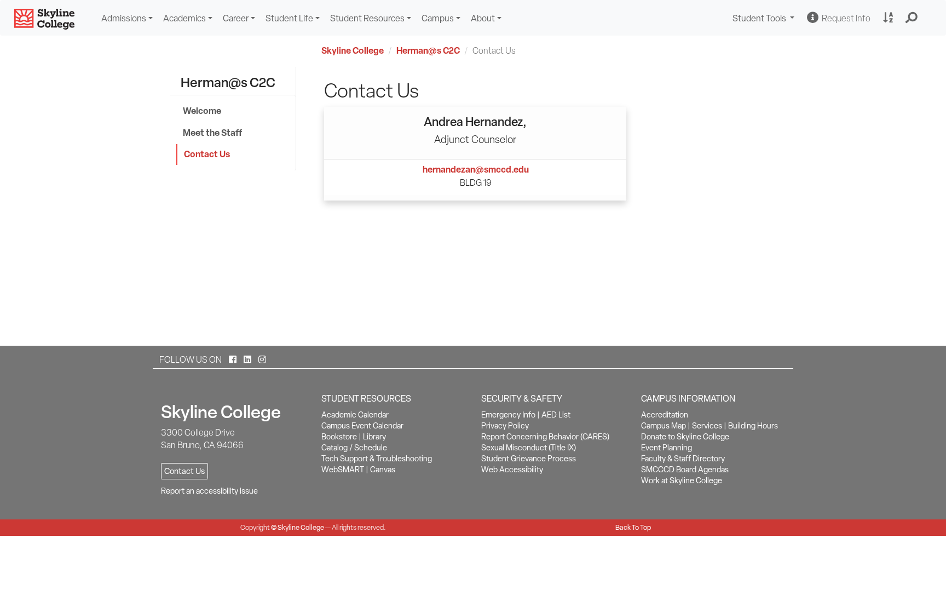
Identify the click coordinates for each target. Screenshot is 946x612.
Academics (184, 18)
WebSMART (342, 469)
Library (374, 437)
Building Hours (753, 426)
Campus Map (663, 426)
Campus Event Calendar (362, 426)
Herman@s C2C (428, 50)
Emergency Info (508, 415)
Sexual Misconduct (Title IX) (528, 448)
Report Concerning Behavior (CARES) (545, 437)
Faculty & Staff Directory (683, 459)
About (483, 18)
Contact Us (207, 154)
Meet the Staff (212, 133)
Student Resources (367, 18)
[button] (911, 18)
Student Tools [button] (764, 19)
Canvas (382, 469)
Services (707, 426)
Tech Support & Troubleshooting (376, 459)
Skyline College (352, 50)
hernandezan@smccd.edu (476, 169)
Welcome (202, 111)
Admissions (123, 18)
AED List (555, 415)
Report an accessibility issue (209, 491)
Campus (438, 18)
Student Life (289, 18)
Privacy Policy (505, 426)
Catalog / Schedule (354, 448)
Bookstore (339, 437)
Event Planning (666, 448)
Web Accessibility (512, 469)
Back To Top (633, 527)
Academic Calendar (355, 415)
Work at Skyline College (681, 480)
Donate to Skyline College (685, 437)
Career (236, 18)
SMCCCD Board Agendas (685, 469)
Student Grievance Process (528, 459)
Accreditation (664, 415)
